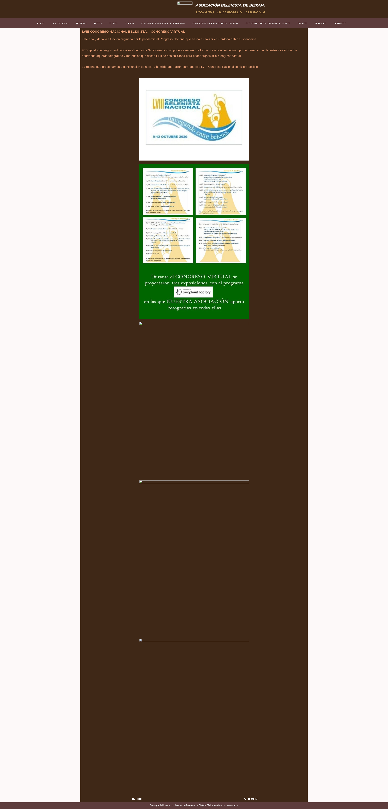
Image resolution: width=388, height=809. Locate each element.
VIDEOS (113, 23)
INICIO (40, 23)
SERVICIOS (320, 23)
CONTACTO (340, 23)
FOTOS (98, 23)
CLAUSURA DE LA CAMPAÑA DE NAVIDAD (163, 23)
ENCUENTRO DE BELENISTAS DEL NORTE (268, 23)
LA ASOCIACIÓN (60, 23)
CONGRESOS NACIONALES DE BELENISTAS (215, 23)
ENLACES (302, 23)
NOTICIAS (81, 23)
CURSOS (129, 23)
